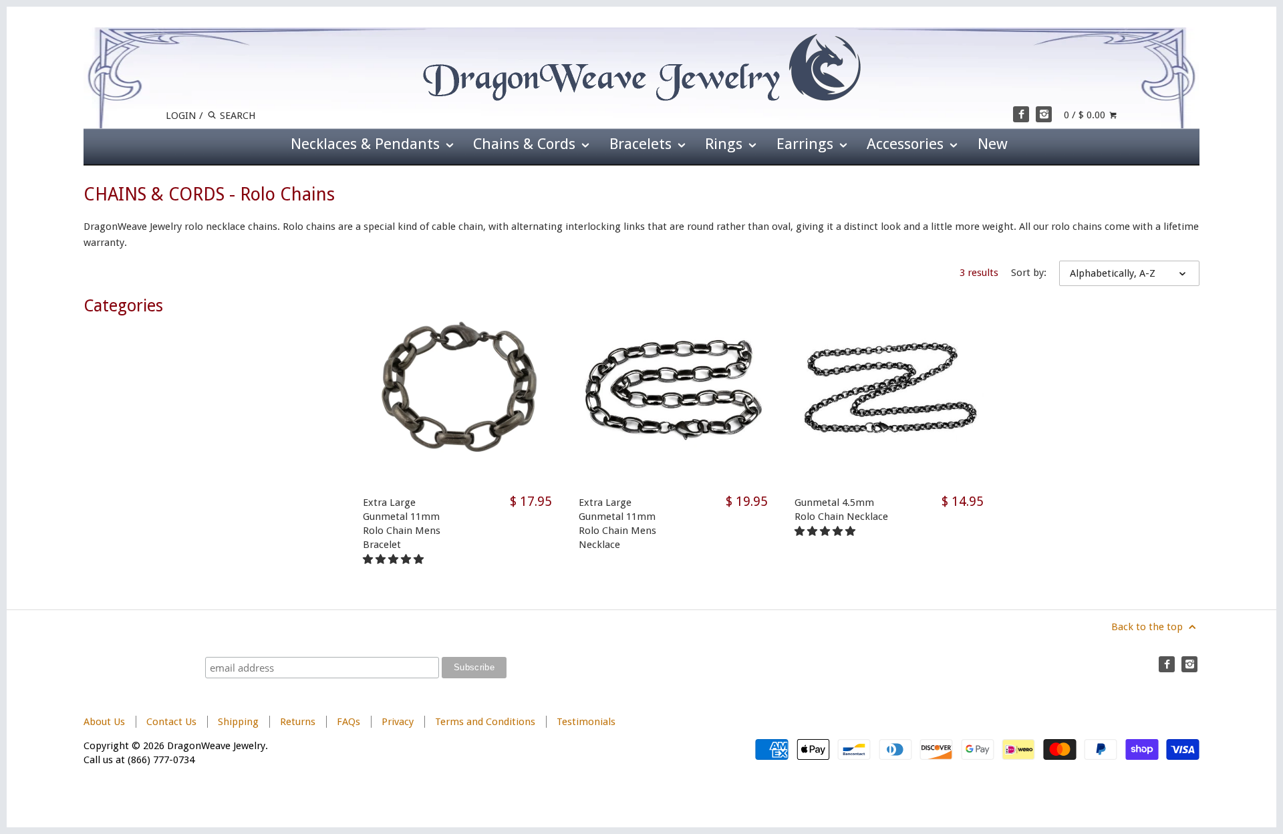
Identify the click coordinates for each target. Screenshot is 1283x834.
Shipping (238, 722)
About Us (104, 722)
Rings (725, 143)
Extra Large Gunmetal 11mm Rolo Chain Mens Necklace (617, 524)
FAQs (348, 722)
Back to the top (1148, 627)
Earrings (806, 143)
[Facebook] (1021, 114)
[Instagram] (1044, 114)
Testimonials (586, 722)
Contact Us (171, 722)
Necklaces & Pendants (367, 143)
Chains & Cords (526, 143)
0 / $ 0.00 (1086, 115)
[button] (394, 559)
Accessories (907, 143)
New (993, 143)
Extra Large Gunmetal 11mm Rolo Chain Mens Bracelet (401, 524)
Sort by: (1028, 273)
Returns (299, 722)
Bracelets (642, 143)
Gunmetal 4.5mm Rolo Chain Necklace (841, 510)
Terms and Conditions (485, 722)
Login (181, 116)
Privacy (398, 722)
